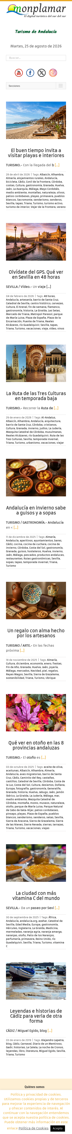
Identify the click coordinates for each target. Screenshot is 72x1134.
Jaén (9, 188)
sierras (47, 824)
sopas (10, 562)
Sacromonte (24, 199)
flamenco (54, 306)
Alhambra (57, 174)
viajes (45, 828)
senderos (56, 199)
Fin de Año (12, 667)
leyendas (12, 1050)
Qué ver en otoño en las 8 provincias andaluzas (36, 745)
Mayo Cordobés (49, 188)
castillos (11, 781)
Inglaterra (24, 928)
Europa (10, 788)
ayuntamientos (43, 540)
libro (22, 1050)
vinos (60, 328)
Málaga (33, 188)
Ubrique (51, 677)
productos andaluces (50, 554)
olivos (60, 192)
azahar (42, 920)
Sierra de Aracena (17, 820)
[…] (57, 165)
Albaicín (45, 174)
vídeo (52, 328)
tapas (19, 203)
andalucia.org (28, 920)
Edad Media (23, 924)
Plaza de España (36, 317)
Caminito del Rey (30, 777)
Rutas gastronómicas (37, 558)
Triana (28, 203)
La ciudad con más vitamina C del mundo (36, 896)
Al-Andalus (48, 417)
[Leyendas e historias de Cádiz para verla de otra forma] (36, 981)
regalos (53, 670)
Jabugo (43, 792)
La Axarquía (20, 188)
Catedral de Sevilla (17, 303)
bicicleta (11, 181)
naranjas (11, 935)
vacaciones (33, 328)
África (52, 917)
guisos (22, 551)
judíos (43, 428)
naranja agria (31, 931)
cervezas (57, 303)
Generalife (54, 788)
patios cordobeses (17, 196)
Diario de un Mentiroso (47, 1043)
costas (10, 185)
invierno (33, 428)
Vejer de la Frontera (43, 206)
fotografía (22, 788)
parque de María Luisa (29, 806)
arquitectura (52, 421)
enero (47, 663)
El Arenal (21, 306)
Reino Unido (43, 938)
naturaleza (49, 192)
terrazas (58, 824)
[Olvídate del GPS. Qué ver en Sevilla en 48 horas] (36, 242)
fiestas (57, 663)
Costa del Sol (37, 547)
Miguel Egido (47, 1050)
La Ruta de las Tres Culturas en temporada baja (36, 396)
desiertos (48, 784)
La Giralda (40, 310)
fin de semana (37, 306)
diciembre (22, 663)
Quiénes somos (34, 1087)
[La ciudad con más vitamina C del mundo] (36, 863)
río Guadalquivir (29, 324)
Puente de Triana (33, 321)
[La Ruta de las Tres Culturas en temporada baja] (36, 363)
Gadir (9, 1047)
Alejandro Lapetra (52, 1040)
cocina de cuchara (34, 544)
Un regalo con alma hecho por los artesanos (36, 633)
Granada (48, 185)
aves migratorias (30, 774)
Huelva (59, 185)
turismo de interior (18, 206)
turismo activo (53, 203)
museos (44, 802)
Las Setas (54, 310)
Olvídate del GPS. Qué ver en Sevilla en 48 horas (36, 274)
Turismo (38, 203)
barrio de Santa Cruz (45, 299)
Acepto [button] (58, 1128)
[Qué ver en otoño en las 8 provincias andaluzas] (36, 713)
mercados (23, 670)
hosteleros (34, 551)
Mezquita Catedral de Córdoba (25, 431)
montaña (23, 802)
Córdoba (57, 181)
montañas (34, 192)
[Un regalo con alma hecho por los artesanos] (36, 600)
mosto (34, 802)
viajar (60, 442)
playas (35, 196)
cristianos (50, 424)
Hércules (11, 928)
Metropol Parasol (41, 314)
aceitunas (12, 770)
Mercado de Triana (17, 314)
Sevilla (10, 203)
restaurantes (14, 558)
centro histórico (41, 303)
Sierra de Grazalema (46, 674)
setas (49, 817)
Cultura (20, 185)
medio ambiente (16, 192)
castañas (48, 777)
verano (61, 206)
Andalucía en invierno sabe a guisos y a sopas (36, 510)
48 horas (49, 296)
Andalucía (51, 178)
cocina (18, 544)
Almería (11, 178)
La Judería (55, 428)
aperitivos (26, 540)
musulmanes (53, 431)
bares (57, 540)
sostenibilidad (15, 677)
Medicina (52, 928)
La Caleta (32, 1047)
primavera (46, 196)
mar (56, 795)
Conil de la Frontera (38, 181)
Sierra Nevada (33, 824)
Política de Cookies (34, 1128)
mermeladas (14, 931)
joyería (53, 667)
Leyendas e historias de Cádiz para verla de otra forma (36, 1016)
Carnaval (26, 1043)
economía (36, 663)
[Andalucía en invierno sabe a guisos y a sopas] (36, 477)
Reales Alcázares (16, 435)
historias (19, 1047)
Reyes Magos (14, 674)
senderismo (41, 199)
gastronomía (34, 185)
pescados (30, 554)
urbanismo (33, 442)
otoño (9, 806)
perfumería (13, 938)
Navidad (36, 670)
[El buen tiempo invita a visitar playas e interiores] (36, 120)
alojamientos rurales (30, 178)
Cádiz (21, 181)
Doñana (60, 784)
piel (44, 670)
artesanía (26, 299)
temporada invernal (45, 439)
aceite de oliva (53, 766)
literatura (32, 1050)
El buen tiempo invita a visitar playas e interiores (36, 153)
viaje (45, 328)
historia (28, 310)
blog (9, 1043)
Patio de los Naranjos (40, 935)
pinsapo (11, 813)
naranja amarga (51, 931)
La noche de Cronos (51, 1047)
